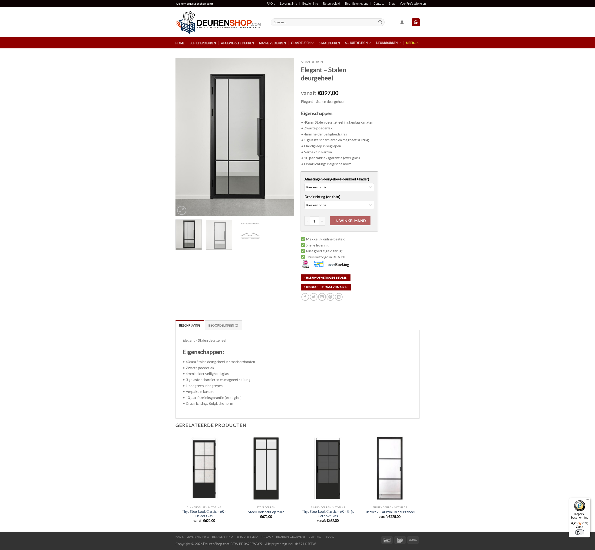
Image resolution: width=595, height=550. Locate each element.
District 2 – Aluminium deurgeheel (390, 512)
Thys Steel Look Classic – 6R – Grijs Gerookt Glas (328, 514)
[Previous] (183, 137)
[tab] (189, 325)
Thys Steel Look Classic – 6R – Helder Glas (204, 514)
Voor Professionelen (413, 3)
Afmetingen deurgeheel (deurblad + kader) (336, 179)
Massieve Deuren (272, 43)
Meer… (411, 43)
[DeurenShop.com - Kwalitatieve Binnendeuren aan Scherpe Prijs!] (219, 22)
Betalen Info (310, 3)
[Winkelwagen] (416, 22)
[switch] (579, 532)
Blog (392, 3)
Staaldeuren (329, 43)
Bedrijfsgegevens (356, 3)
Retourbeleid (331, 3)
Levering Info (288, 3)
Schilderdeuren (203, 43)
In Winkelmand (350, 221)
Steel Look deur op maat (266, 512)
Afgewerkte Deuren (237, 43)
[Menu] (587, 500)
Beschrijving (189, 325)
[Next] (286, 137)
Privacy (267, 536)
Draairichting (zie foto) (322, 197)
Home (180, 43)
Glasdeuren (301, 43)
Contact (379, 3)
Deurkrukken (387, 43)
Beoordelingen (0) (223, 325)
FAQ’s (271, 3)
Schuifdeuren (356, 43)
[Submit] (380, 22)
